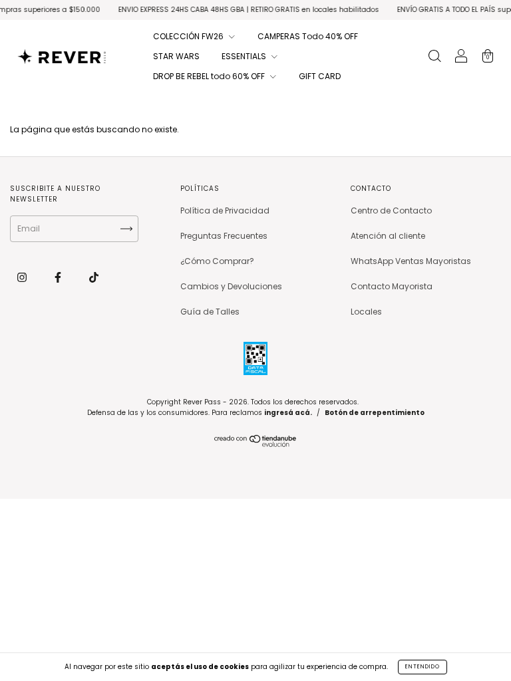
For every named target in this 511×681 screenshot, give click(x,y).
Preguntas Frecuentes (223, 235)
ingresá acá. (288, 413)
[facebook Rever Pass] (59, 277)
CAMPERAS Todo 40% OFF (307, 36)
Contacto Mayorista (391, 286)
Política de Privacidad (224, 210)
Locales (366, 311)
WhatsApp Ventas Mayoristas (411, 261)
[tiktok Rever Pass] (94, 277)
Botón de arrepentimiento (375, 413)
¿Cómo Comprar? (217, 261)
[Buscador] (434, 57)
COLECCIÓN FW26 (189, 36)
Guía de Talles (210, 311)
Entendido (422, 666)
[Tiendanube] (255, 444)
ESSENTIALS (245, 56)
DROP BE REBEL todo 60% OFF (210, 76)
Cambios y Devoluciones (231, 286)
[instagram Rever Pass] (23, 277)
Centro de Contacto (391, 210)
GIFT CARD (320, 76)
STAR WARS (176, 56)
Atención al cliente (388, 235)
